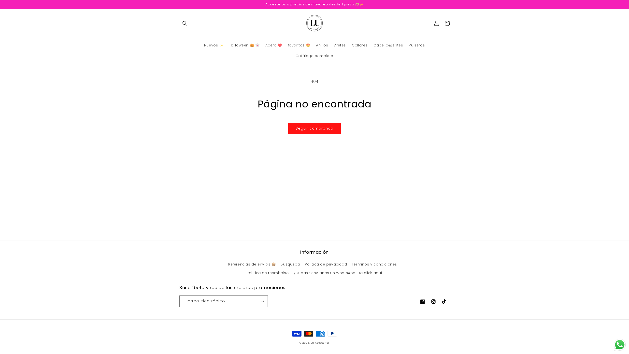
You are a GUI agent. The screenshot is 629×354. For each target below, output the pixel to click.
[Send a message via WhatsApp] (620, 345)
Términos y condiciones (374, 264)
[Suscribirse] (262, 301)
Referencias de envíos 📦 (252, 264)
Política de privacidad (326, 264)
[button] (184, 23)
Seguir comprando (314, 128)
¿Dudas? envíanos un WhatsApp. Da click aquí (338, 272)
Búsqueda (290, 264)
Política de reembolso (268, 272)
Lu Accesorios (320, 343)
